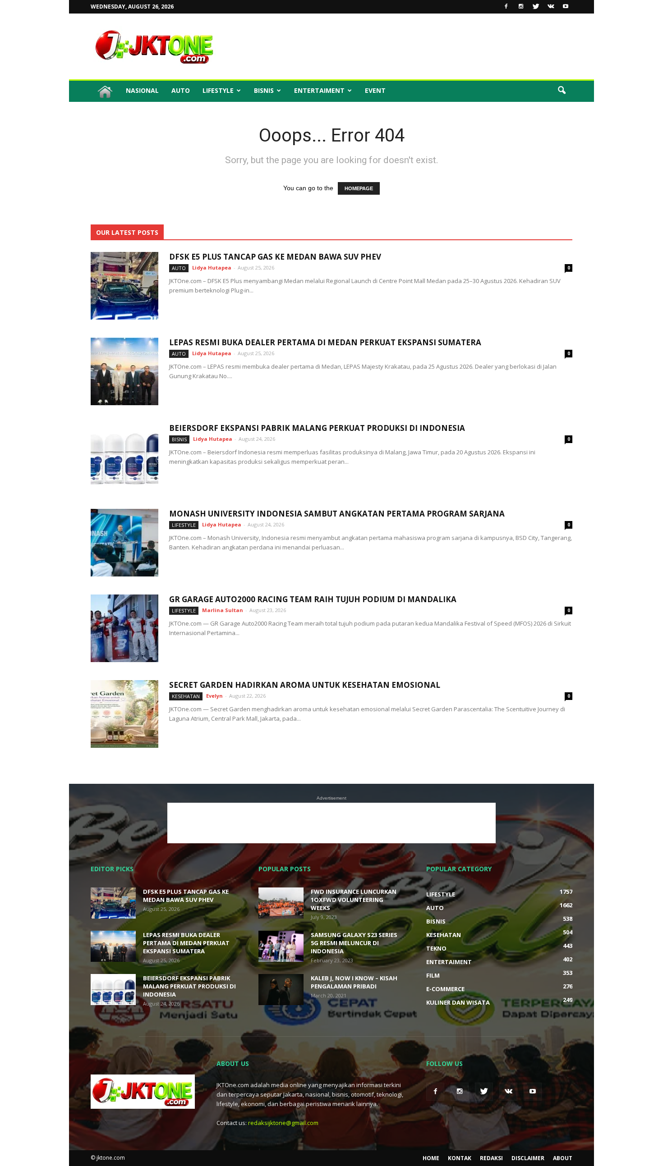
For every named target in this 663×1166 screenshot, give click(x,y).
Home (431, 1158)
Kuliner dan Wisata (458, 1002)
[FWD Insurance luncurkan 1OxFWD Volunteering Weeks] (281, 903)
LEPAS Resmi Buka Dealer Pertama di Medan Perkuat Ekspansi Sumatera (325, 342)
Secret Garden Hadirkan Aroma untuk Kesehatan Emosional (304, 685)
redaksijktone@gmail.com (283, 1123)
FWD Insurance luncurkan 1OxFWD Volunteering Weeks (353, 899)
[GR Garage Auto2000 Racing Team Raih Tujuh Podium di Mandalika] (124, 628)
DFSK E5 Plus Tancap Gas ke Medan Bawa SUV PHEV (275, 256)
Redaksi (491, 1158)
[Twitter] (536, 7)
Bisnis (264, 90)
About (562, 1158)
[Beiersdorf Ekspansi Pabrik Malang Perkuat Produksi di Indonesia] (124, 457)
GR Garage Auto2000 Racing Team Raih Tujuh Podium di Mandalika (312, 599)
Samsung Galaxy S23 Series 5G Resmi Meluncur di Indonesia (354, 943)
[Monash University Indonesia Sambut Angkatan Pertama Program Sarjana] (124, 542)
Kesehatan (186, 696)
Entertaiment (319, 90)
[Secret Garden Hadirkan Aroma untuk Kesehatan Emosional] (124, 714)
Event (375, 90)
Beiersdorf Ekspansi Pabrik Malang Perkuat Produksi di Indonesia (317, 428)
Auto (180, 90)
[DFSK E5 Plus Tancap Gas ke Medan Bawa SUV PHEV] (124, 286)
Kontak (459, 1158)
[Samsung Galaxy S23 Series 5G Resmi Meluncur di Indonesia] (281, 946)
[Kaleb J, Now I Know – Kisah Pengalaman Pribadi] (281, 989)
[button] (561, 90)
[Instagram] (521, 7)
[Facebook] (506, 7)
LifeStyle (218, 90)
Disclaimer (527, 1158)
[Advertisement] (408, 46)
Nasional (142, 90)
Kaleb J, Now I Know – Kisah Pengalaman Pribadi (354, 982)
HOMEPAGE (359, 188)
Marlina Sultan (222, 610)
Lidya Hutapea (211, 267)
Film (433, 975)
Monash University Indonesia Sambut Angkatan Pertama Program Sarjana (337, 513)
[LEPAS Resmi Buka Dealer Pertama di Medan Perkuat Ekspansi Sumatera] (124, 371)
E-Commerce (445, 989)
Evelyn (214, 695)
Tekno (436, 948)
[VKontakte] (550, 7)
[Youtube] (565, 7)
